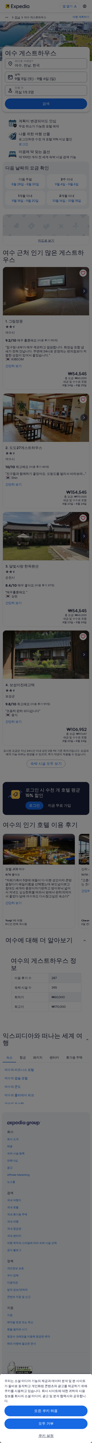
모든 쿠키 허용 (46, 1411)
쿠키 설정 (46, 1436)
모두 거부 (46, 1423)
